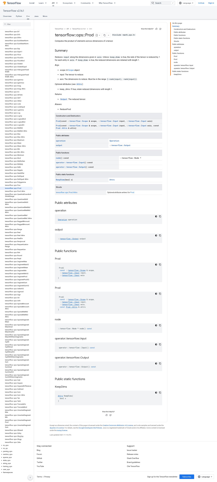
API (53, 3)
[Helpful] (156, 29)
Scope (71, 70)
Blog (38, 450)
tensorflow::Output (121, 145)
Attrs (79, 84)
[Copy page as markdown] (104, 35)
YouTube (40, 466)
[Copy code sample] (160, 216)
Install (31, 3)
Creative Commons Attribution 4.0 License (118, 425)
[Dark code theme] (156, 216)
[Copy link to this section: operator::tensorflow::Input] (88, 338)
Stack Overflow (133, 458)
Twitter (40, 462)
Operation (114, 141)
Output (63, 99)
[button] (16, 445)
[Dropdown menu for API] (58, 3)
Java (36, 16)
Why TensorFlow (106, 3)
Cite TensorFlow (133, 466)
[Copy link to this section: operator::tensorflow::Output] (91, 357)
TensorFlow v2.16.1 (13, 10)
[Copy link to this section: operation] (68, 210)
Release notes (132, 454)
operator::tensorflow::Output (70, 167)
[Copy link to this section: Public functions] (79, 251)
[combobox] (162, 3)
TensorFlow (59, 29)
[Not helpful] (160, 29)
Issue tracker (132, 450)
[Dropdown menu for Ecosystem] (75, 3)
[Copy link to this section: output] (65, 229)
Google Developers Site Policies (90, 428)
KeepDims (60, 179)
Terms (39, 477)
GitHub (201, 3)
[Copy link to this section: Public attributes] (79, 203)
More (45, 16)
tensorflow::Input (109, 121)
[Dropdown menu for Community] (94, 3)
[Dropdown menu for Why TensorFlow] (116, 3)
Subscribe (186, 477)
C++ (28, 16)
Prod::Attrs (61, 128)
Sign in (211, 3)
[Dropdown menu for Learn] (47, 3)
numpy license (62, 430)
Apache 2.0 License (57, 428)
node (58, 158)
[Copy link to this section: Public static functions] (87, 379)
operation (61, 141)
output (59, 145)
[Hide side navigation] (30, 477)
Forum (39, 454)
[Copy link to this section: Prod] (62, 258)
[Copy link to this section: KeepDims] (69, 386)
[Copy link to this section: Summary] (70, 50)
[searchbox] (17, 24)
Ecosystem (67, 3)
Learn (41, 3)
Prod (58, 121)
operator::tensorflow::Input (70, 162)
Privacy (47, 477)
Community (86, 3)
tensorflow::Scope (79, 121)
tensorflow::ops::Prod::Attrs (66, 192)
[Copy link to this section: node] (63, 319)
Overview (7, 16)
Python (19, 16)
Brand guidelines (133, 462)
